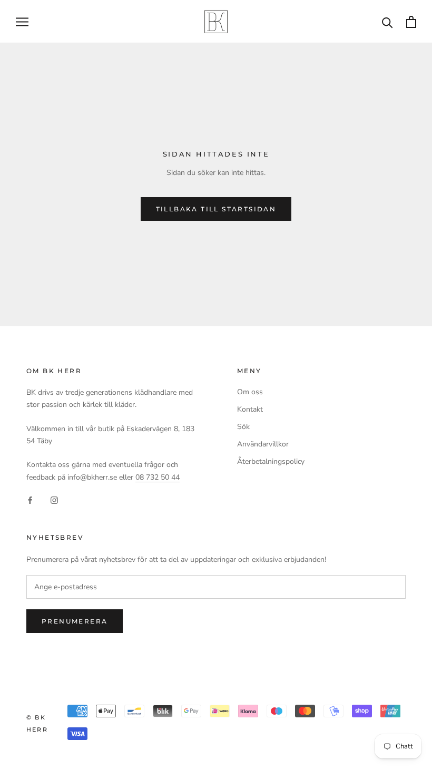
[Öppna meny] (22, 21)
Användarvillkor (263, 444)
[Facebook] (30, 500)
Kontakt (250, 409)
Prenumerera (74, 621)
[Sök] (387, 21)
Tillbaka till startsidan (216, 209)
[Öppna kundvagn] (411, 22)
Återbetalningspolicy (271, 461)
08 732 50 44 (157, 477)
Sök (243, 427)
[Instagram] (54, 500)
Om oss (250, 392)
